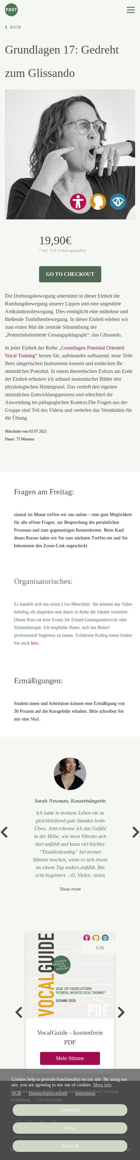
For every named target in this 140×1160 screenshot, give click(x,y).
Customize (70, 1109)
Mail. (35, 719)
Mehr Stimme (70, 1058)
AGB (16, 1093)
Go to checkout (70, 274)
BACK (15, 27)
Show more (70, 889)
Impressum (85, 1093)
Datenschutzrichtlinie (48, 1093)
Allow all (70, 1145)
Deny (70, 1128)
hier (34, 643)
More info (102, 1084)
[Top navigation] (131, 10)
